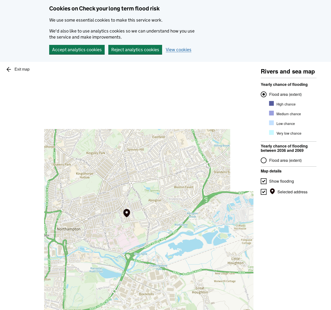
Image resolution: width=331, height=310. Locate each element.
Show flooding (281, 181)
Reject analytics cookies (135, 49)
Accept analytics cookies (77, 49)
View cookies (178, 49)
